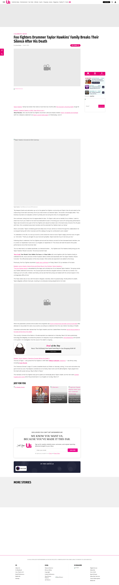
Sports (41, 2)
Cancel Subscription (95, 578)
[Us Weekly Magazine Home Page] (8, 2)
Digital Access (93, 568)
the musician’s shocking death (64, 106)
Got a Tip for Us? (19, 572)
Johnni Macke (18, 45)
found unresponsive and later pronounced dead (63, 323)
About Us (17, 568)
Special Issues (93, 574)
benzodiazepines (68, 337)
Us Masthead (18, 570)
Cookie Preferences (49, 574)
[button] (112, 2)
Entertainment (24, 2)
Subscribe (106, 2)
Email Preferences (19, 574)
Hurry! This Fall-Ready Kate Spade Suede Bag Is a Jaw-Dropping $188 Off (53, 348)
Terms (50, 453)
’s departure (57, 360)
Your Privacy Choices (48, 577)
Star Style (30, 2)
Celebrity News (15, 2)
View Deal (53, 351)
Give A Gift (93, 572)
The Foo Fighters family (20, 268)
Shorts (67, 2)
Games (50, 2)
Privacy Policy (57, 453)
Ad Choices (47, 580)
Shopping (45, 2)
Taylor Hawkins (18, 106)
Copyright (47, 572)
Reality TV (61, 2)
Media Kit (17, 576)
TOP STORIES (74, 45)
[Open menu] (4, 2)
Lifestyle (36, 2)
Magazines (56, 2)
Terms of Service (49, 568)
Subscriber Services (95, 576)
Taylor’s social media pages (40, 115)
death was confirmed (42, 262)
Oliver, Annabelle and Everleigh (69, 112)
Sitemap (17, 578)
